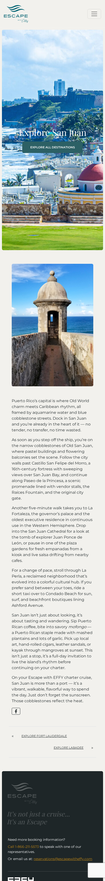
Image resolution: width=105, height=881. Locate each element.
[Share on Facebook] (16, 711)
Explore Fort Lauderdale (44, 736)
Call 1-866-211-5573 (23, 846)
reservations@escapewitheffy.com (63, 859)
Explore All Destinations (52, 147)
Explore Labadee (69, 747)
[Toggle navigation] (94, 14)
